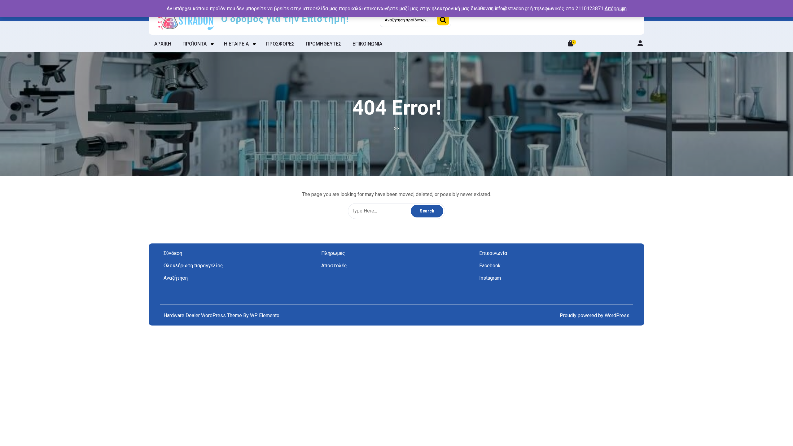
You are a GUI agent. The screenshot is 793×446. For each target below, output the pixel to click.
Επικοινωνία (493, 253)
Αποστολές (334, 266)
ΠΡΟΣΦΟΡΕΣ (280, 44)
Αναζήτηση (443, 19)
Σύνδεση (173, 253)
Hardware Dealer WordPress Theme (203, 315)
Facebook (490, 266)
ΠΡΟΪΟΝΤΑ (194, 44)
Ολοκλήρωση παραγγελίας (193, 266)
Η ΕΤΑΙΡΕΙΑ (236, 44)
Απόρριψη (616, 8)
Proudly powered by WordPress (594, 315)
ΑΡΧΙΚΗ (162, 44)
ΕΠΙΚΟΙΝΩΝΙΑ (367, 44)
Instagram (490, 278)
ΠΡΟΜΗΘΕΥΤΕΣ (323, 44)
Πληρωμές (333, 253)
